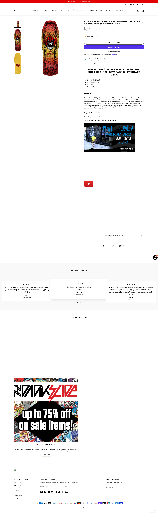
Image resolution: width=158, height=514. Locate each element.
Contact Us (16, 490)
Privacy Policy (17, 488)
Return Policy (17, 485)
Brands (35, 10)
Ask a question (114, 240)
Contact (119, 10)
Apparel (93, 10)
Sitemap (16, 498)
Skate (45, 10)
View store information (94, 64)
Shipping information (114, 235)
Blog (15, 493)
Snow (54, 10)
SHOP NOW (46, 455)
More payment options (114, 51)
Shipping (86, 30)
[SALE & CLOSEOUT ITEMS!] (46, 410)
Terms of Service (18, 495)
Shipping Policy (18, 483)
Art (110, 10)
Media (102, 10)
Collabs (64, 10)
